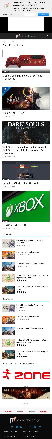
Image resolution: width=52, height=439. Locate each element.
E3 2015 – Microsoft (14, 225)
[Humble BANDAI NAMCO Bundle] (26, 170)
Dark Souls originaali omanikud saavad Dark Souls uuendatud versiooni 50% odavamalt (24, 150)
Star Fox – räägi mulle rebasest (28, 252)
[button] (4, 36)
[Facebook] (26, 427)
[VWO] (12, 14)
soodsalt (6, 179)
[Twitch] (21, 427)
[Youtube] (17, 427)
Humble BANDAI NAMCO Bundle (20, 183)
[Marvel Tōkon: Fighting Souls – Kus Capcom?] (8, 243)
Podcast (5, 71)
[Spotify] (35, 427)
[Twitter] (31, 427)
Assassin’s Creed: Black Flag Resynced (30, 264)
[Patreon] (40, 427)
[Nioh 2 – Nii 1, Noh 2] (26, 98)
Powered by (6, 14)
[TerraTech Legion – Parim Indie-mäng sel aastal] (8, 290)
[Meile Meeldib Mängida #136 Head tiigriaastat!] (26, 61)
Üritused (5, 221)
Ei (29, 14)
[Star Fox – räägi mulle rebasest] (8, 255)
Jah (43, 14)
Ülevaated (6, 109)
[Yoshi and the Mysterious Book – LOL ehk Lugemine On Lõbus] (8, 278)
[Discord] (12, 427)
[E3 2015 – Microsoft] (26, 206)
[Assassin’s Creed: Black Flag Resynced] (8, 266)
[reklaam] (26, 375)
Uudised (5, 143)
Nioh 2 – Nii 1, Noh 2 (14, 113)
